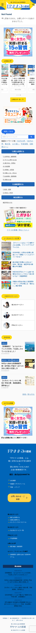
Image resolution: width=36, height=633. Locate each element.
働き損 (7, 144)
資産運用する (19, 184)
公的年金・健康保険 (10, 156)
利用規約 (5, 618)
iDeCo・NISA (9, 193)
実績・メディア (15, 487)
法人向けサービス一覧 (17, 530)
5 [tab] (20, 95)
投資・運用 (7, 189)
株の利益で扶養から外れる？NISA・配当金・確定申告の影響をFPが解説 (23, 264)
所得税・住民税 (9, 169)
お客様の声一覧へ (17, 99)
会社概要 (13, 480)
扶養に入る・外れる (11, 173)
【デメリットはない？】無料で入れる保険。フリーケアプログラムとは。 (23, 245)
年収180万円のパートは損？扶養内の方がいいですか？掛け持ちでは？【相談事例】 (23, 274)
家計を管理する (18, 151)
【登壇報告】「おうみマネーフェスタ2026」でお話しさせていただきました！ (12, 348)
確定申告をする (7, 202)
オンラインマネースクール (18, 522)
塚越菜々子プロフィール (17, 484)
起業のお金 (20, 554)
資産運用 (19, 546)
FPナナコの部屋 (18, 627)
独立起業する (18, 197)
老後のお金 (8, 179)
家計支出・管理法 (10, 163)
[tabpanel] (18, 78)
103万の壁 (21, 141)
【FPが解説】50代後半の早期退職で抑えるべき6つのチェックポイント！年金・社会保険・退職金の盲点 (18, 604)
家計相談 (13, 546)
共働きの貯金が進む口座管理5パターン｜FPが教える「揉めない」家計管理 (23, 284)
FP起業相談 (13, 538)
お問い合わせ (19, 620)
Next (33, 78)
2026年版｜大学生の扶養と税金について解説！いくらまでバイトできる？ (23, 254)
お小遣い (15, 144)
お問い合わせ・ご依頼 (18, 497)
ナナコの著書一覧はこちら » (18, 230)
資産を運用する (15, 520)
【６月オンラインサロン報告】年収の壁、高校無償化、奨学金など (12, 383)
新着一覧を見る (28, 394)
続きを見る (18, 89)
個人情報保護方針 (14, 618)
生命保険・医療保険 (10, 176)
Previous (3, 78)
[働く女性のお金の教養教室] (18, 7)
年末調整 (7, 166)
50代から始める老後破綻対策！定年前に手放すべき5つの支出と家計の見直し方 (12, 366)
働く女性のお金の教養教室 (18, 624)
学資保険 (24, 144)
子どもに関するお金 (11, 160)
